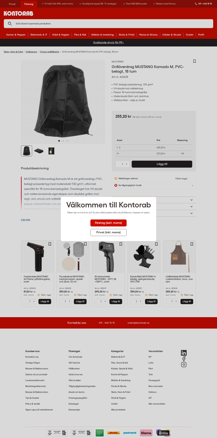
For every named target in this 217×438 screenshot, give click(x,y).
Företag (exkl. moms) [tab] (108, 223)
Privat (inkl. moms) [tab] (108, 232)
